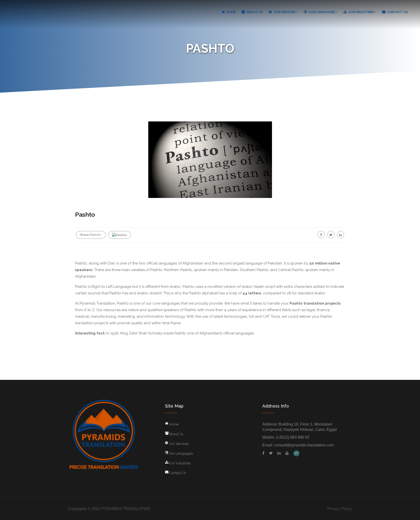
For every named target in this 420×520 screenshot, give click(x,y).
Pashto (85, 214)
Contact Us (397, 12)
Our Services (285, 12)
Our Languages (321, 12)
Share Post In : (91, 235)
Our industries (361, 12)
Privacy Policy (339, 508)
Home (231, 12)
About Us (254, 12)
